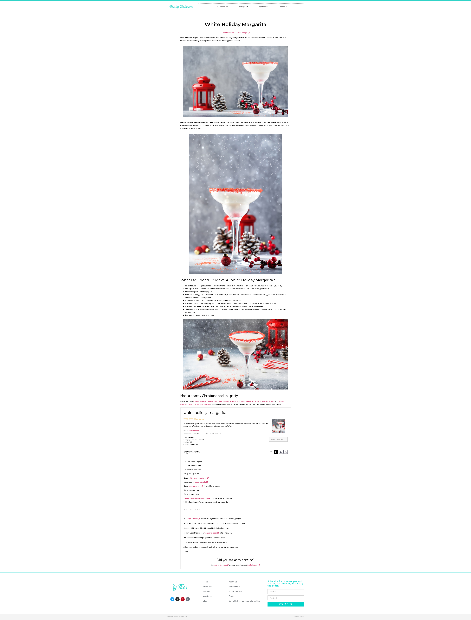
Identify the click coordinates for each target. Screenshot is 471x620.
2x (281, 452)
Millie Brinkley (194, 430)
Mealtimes (220, 7)
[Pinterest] (183, 599)
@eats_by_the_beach (220, 565)
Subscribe (282, 7)
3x (285, 452)
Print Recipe (242, 32)
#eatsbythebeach (252, 565)
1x (276, 452)
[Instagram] (177, 599)
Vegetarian (263, 7)
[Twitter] (172, 599)
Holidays (241, 7)
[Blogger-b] (188, 599)
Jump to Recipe (227, 32)
